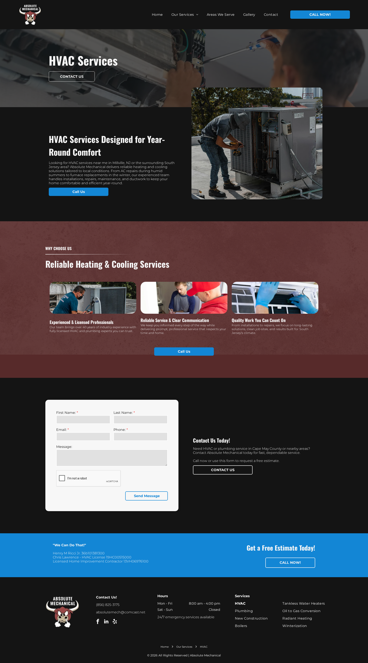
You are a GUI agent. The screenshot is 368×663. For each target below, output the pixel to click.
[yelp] (114, 622)
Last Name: (123, 413)
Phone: (119, 430)
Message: (64, 447)
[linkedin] (106, 622)
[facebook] (97, 622)
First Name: (66, 413)
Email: (61, 430)
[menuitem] (157, 14)
